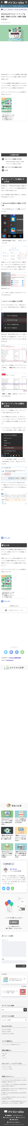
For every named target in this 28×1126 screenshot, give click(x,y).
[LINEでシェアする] (22, 652)
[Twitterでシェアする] (6, 652)
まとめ (6, 170)
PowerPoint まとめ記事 (8, 1033)
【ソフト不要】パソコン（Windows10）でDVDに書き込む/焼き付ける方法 (14, 1085)
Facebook (8, 890)
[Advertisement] (14, 58)
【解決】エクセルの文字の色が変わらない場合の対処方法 (13, 1093)
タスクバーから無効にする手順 (13, 163)
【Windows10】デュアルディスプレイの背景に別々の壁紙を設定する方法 (13, 1089)
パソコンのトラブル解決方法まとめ (11, 1044)
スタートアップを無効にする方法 (13, 159)
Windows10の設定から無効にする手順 (15, 161)
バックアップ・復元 (7, 1069)
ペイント (4, 1057)
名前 (3, 959)
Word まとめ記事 (6, 1031)
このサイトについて (10, 1117)
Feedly (12, 890)
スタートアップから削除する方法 (13, 167)
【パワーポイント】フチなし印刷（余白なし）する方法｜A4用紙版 (13, 1081)
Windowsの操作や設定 (15, 657)
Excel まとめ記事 (6, 1029)
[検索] (25, 1009)
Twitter (3, 890)
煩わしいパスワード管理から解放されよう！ (14, 6)
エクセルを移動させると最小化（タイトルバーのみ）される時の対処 (13, 1098)
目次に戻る (7, 538)
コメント (5, 940)
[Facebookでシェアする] (11, 652)
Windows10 (10, 660)
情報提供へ (15, 922)
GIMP (3, 1055)
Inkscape (4, 1053)
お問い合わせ (14, 1119)
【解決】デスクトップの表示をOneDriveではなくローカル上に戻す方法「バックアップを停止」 (14, 1102)
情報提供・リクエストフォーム (15, 1115)
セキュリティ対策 (6, 1067)
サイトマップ (21, 1117)
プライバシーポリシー (14, 1122)
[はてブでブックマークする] (17, 652)
